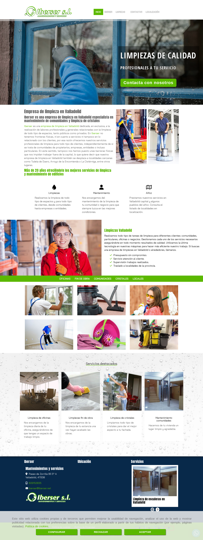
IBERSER (108, 12)
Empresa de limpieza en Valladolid (52, 111)
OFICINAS (64, 278)
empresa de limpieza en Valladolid (60, 126)
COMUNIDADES (102, 278)
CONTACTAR (136, 12)
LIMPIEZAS (121, 12)
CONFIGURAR (56, 532)
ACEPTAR (145, 532)
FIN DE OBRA (82, 278)
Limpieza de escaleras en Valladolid (149, 501)
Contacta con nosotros (148, 82)
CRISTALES (122, 278)
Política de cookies (36, 526)
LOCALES (138, 278)
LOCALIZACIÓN (153, 12)
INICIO (98, 12)
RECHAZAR (101, 532)
